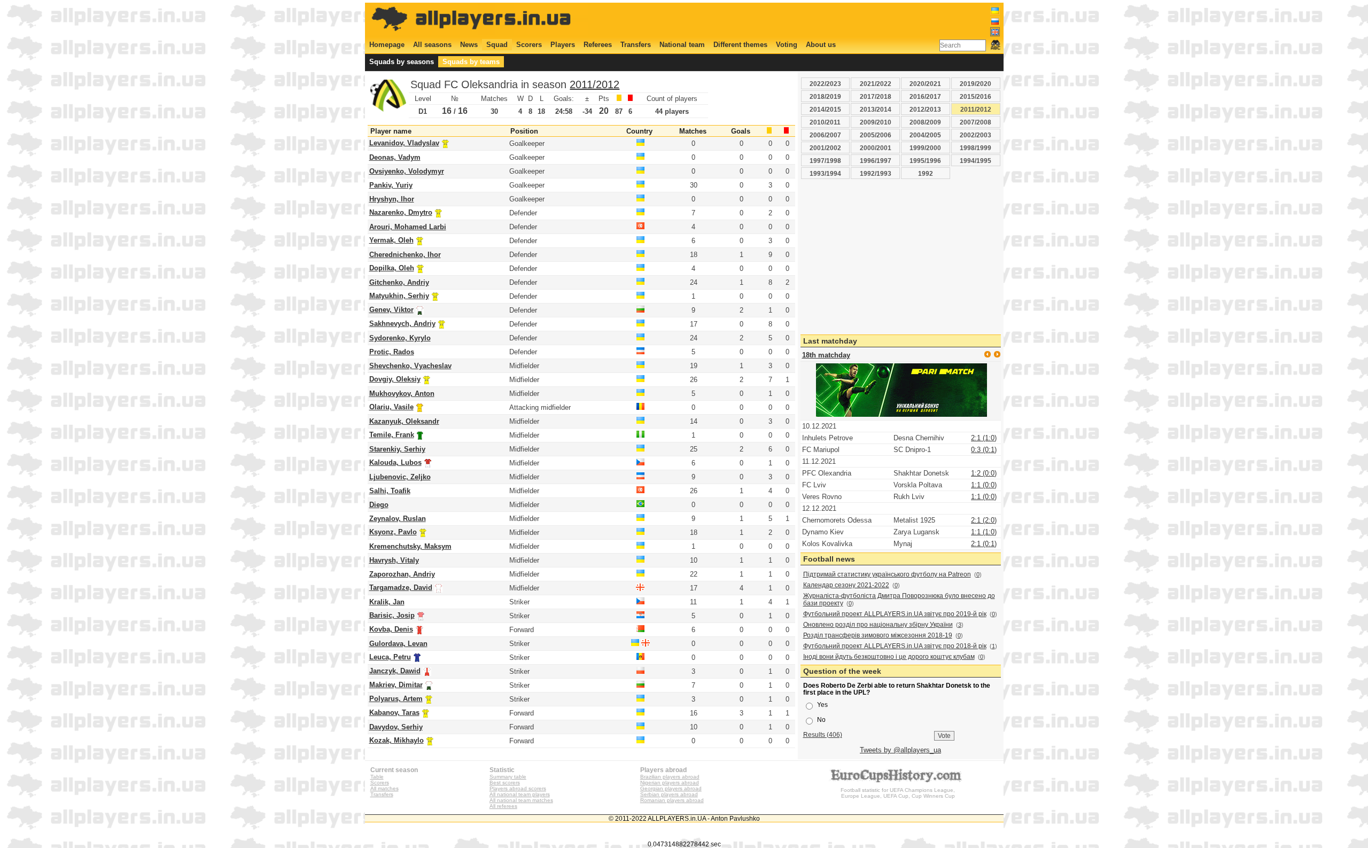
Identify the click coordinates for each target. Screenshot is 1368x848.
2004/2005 (925, 134)
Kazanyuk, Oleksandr (404, 421)
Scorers (529, 45)
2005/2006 (875, 134)
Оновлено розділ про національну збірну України (878, 624)
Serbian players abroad (669, 794)
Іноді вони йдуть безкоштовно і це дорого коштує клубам (889, 656)
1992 (925, 173)
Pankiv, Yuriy (391, 185)
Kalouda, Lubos (395, 462)
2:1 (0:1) (984, 544)
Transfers (635, 45)
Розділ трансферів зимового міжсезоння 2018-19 (877, 635)
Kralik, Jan (387, 602)
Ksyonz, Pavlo (393, 532)
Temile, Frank (391, 435)
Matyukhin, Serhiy (399, 296)
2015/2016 (975, 96)
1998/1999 (975, 147)
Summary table (507, 777)
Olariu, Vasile (391, 407)
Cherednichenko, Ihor (405, 255)
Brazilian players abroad (669, 777)
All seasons (432, 45)
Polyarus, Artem (396, 699)
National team (682, 45)
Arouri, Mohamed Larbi (407, 227)
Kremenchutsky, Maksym (410, 546)
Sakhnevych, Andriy (402, 324)
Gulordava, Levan (398, 644)
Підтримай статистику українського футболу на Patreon (887, 574)
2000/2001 (875, 147)
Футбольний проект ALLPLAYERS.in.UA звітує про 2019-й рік (894, 614)
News (469, 45)
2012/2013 (925, 109)
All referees (503, 806)
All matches (384, 788)
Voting (786, 45)
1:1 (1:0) (984, 532)
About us (821, 45)
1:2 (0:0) (984, 473)
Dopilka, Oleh (391, 268)
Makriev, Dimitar (396, 685)
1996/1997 (875, 160)
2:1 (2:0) (984, 520)
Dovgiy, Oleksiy (395, 379)
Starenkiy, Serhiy (397, 449)
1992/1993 (875, 173)
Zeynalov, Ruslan (397, 519)
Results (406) (822, 734)
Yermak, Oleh (391, 240)
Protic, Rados (391, 352)
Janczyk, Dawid (395, 671)
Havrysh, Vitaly (394, 560)
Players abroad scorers (517, 788)
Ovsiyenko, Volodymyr (406, 171)
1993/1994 (825, 173)
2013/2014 (875, 109)
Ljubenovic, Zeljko (400, 477)
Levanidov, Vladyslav (404, 143)
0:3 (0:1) (984, 450)
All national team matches (521, 800)
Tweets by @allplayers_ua (900, 750)
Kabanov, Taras (394, 713)
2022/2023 (825, 83)
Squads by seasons (401, 62)
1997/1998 (825, 160)
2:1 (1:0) (984, 438)
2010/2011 (825, 122)
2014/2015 (825, 109)
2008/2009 (925, 122)
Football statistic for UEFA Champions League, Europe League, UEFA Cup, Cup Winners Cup (898, 793)
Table (377, 777)
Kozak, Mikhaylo (396, 740)
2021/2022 (875, 83)
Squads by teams (471, 62)
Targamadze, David (400, 588)
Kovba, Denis (391, 629)
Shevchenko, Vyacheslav (410, 366)
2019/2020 (975, 83)
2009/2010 (875, 122)
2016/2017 (925, 96)
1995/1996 (925, 160)
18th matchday (826, 355)
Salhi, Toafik (389, 491)
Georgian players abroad (671, 788)
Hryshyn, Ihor (391, 199)
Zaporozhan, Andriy (402, 574)
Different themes (740, 45)
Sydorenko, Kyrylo (400, 338)
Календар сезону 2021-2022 (846, 585)
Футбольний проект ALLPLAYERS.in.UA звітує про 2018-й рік (894, 646)
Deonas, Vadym (395, 157)
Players (562, 45)
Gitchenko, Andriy (399, 282)
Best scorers (504, 782)
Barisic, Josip (392, 615)
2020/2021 (925, 83)
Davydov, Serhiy (396, 727)
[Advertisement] (805, 20)
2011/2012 (594, 84)
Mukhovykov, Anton (401, 394)
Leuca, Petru (390, 657)
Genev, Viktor (391, 310)
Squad (497, 45)
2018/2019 (825, 96)
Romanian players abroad (672, 800)
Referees (598, 45)
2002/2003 (975, 134)
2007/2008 (975, 122)
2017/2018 (875, 96)
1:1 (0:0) (984, 485)
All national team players (519, 794)
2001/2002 (825, 147)
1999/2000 (925, 147)
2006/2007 (825, 134)
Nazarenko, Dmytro (400, 212)
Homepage (387, 45)
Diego (378, 505)
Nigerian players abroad (669, 782)
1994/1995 (975, 160)
